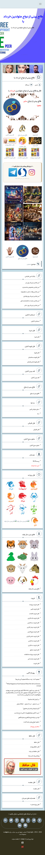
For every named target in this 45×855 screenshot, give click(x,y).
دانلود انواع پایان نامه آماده (31, 721)
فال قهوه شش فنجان (33, 361)
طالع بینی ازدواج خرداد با (24, 77)
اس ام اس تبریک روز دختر (31, 305)
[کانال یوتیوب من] (25, 825)
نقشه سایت (15, 838)
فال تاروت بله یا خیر (33, 658)
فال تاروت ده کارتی (33, 645)
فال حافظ (36, 742)
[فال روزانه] (14, 195)
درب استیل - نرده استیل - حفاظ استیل (28, 703)
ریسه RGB (36, 461)
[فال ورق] (14, 231)
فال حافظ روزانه (34, 746)
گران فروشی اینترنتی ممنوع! (31, 708)
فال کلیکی (36, 429)
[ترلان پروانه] (22, 69)
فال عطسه (36, 788)
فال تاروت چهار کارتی (33, 627)
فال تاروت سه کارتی (33, 622)
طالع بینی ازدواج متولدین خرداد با (23, 18)
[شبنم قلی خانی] (9, 69)
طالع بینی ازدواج (34, 393)
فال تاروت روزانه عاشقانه (31, 654)
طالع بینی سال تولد (33, 588)
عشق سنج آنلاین (34, 445)
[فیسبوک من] (28, 820)
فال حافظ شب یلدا (34, 751)
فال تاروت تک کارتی (33, 618)
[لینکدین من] (19, 825)
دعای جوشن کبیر (34, 409)
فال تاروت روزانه (34, 604)
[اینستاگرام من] (22, 820)
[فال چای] (32, 231)
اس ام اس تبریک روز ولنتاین (31, 296)
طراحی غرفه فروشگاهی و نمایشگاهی (28, 717)
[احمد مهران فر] (36, 69)
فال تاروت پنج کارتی (33, 631)
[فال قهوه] (32, 213)
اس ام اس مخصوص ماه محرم (31, 287)
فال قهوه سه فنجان (33, 357)
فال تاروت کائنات (34, 613)
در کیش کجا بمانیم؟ (33, 699)
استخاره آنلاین (35, 320)
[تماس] (17, 820)
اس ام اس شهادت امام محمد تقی (30, 300)
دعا (38, 413)
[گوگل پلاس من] (5, 820)
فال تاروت (36, 663)
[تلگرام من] (34, 820)
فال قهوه (36, 352)
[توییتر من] (11, 820)
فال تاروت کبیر (34, 608)
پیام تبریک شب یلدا (33, 755)
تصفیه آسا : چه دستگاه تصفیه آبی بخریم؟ (27, 679)
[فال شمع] (14, 213)
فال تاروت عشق (34, 649)
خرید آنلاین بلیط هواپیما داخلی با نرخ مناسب (26, 712)
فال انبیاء (36, 336)
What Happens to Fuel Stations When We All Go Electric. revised (24, 684)
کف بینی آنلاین (35, 377)
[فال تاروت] (32, 195)
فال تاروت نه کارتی (33, 640)
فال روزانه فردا (34, 804)
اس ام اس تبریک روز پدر (32, 282)
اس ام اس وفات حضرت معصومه (30, 291)
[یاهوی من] (39, 820)
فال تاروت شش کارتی (33, 636)
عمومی (29, 264)
